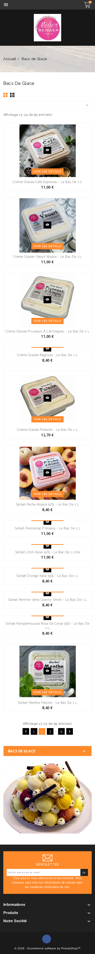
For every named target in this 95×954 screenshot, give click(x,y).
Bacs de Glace (21, 751)
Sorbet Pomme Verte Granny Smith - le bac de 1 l (47, 599)
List (12, 95)
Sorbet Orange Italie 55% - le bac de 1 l (47, 576)
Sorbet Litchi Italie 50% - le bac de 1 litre (47, 552)
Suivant (69, 731)
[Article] (47, 796)
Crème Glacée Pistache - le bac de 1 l (47, 429)
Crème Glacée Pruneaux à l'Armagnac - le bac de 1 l (48, 331)
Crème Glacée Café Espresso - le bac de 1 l (47, 182)
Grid (5, 95)
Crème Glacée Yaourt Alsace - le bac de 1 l (47, 256)
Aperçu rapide (47, 150)
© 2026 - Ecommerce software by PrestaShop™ (47, 948)
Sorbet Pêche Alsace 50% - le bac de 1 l (47, 504)
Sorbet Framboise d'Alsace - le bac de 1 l (47, 528)
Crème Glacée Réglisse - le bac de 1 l (47, 355)
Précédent (25, 731)
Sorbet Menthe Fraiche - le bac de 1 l (47, 702)
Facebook (46, 939)
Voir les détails (47, 171)
